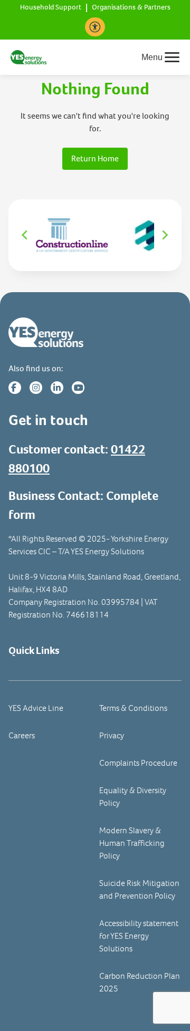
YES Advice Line (35, 708)
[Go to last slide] (25, 235)
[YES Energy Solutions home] (95, 332)
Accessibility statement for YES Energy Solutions (138, 936)
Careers (21, 735)
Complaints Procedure (138, 762)
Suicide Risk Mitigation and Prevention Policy (139, 889)
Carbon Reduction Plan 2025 (139, 982)
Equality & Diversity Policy (132, 796)
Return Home (95, 158)
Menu (152, 57)
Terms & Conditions (133, 708)
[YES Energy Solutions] (28, 56)
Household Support (50, 7)
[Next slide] (164, 235)
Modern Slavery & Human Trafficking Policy (132, 843)
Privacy (111, 735)
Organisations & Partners (131, 7)
